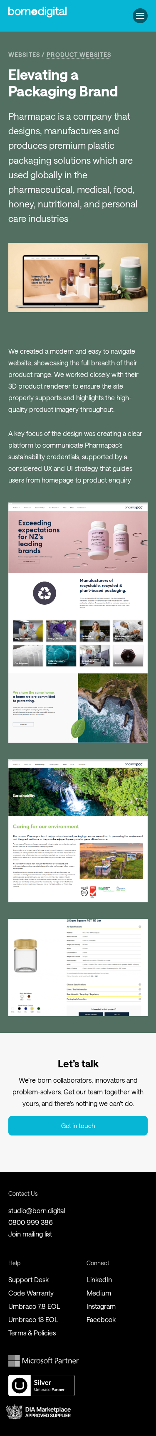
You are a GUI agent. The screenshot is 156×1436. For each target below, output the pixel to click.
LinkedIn (99, 1279)
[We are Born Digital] (37, 12)
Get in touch (78, 1125)
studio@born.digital (36, 1210)
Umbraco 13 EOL (33, 1319)
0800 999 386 (30, 1222)
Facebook (101, 1319)
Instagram (101, 1306)
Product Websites (79, 54)
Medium (99, 1293)
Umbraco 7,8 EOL (34, 1306)
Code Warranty (31, 1293)
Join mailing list (30, 1234)
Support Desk (28, 1279)
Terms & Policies (32, 1333)
